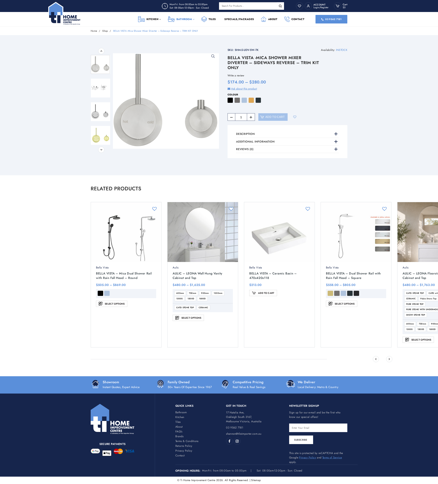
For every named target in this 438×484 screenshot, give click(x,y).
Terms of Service (332, 458)
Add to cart (275, 116)
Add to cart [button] (266, 293)
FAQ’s (178, 431)
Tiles (212, 19)
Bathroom (184, 19)
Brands (179, 436)
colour (233, 94)
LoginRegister (320, 7)
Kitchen (152, 19)
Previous (101, 51)
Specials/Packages (239, 19)
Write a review (236, 75)
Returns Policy (183, 446)
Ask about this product (244, 89)
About (272, 19)
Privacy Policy (183, 451)
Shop (105, 30)
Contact (297, 19)
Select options (115, 303)
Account (319, 4)
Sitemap (256, 480)
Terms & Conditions (186, 441)
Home (94, 30)
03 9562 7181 (333, 19)
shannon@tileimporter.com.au (243, 434)
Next (101, 150)
